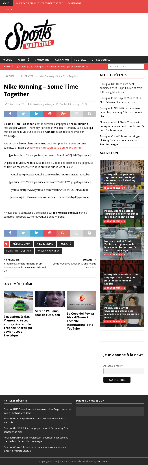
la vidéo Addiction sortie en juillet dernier (56, 147)
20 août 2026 (113, 254)
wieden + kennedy (49, 250)
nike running (45, 243)
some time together (18, 250)
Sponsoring (41, 59)
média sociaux (21, 243)
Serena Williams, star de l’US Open (47, 313)
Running (74, 104)
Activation (62, 59)
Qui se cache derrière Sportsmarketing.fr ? (39, 3)
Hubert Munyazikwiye (42, 104)
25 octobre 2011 (16, 104)
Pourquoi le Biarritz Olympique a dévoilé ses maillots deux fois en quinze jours (121, 312)
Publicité (23, 59)
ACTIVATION (109, 153)
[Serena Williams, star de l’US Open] (50, 299)
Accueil (7, 59)
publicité (65, 243)
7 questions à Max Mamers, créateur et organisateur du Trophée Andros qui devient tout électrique (18, 326)
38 (86, 104)
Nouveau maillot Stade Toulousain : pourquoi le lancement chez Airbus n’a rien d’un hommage (122, 126)
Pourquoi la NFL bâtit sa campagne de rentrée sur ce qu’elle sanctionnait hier (121, 112)
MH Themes (103, 461)
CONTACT (7, 9)
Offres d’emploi (101, 59)
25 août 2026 (113, 188)
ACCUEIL (7, 3)
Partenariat (74, 3)
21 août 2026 (113, 221)
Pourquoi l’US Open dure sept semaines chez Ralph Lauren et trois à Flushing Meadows (121, 88)
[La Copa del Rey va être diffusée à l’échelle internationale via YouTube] (81, 300)
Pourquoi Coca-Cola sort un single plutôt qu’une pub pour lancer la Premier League (120, 140)
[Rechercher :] (126, 66)
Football (80, 59)
